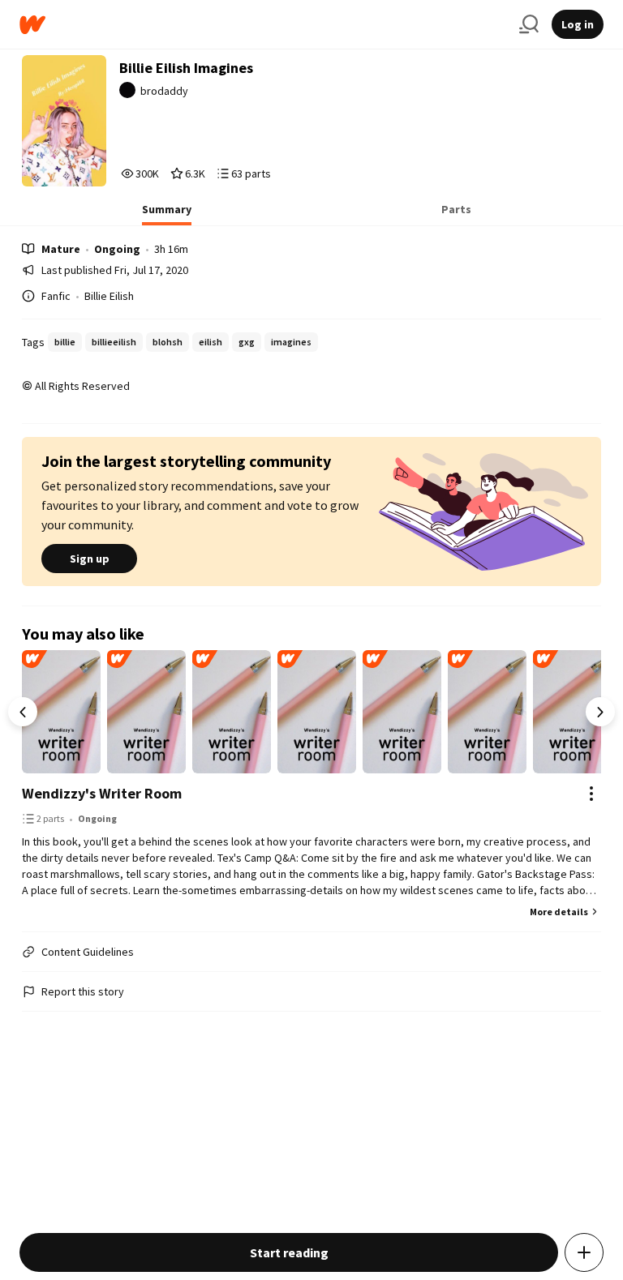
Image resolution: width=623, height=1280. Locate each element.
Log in (577, 24)
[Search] (529, 24)
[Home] (262, 25)
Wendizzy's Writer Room (102, 793)
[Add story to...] (584, 1252)
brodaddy (164, 90)
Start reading (289, 1252)
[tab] (166, 214)
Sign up (90, 558)
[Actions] (591, 793)
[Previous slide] (22, 711)
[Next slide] (600, 711)
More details (559, 911)
